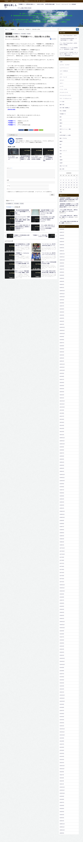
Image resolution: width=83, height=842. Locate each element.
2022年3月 (62, 391)
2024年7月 (62, 305)
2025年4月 (62, 278)
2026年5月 (62, 238)
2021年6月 (62, 419)
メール (8, 185)
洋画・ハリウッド (63, 150)
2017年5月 (62, 569)
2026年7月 (62, 232)
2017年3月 (62, 575)
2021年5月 (62, 422)
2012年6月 (62, 747)
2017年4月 (62, 572)
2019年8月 (62, 486)
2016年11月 (62, 587)
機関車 (61, 141)
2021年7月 (62, 416)
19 (68, 184)
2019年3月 (62, 502)
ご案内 (61, 61)
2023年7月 (62, 342)
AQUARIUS (19, 138)
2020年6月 (62, 456)
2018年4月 (62, 535)
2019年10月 (62, 480)
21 (74, 184)
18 (66, 184)
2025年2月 (62, 284)
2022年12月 (62, 364)
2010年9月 (62, 796)
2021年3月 (62, 428)
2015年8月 (62, 633)
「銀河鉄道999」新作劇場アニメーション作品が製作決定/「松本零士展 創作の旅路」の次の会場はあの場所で (68, 199)
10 (63, 182)
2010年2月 (62, 817)
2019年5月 (62, 495)
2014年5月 (62, 679)
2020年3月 (62, 465)
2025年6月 (62, 272)
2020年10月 (62, 443)
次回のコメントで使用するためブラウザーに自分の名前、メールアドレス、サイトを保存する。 (30, 191)
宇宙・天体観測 (63, 110)
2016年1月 (62, 618)
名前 (8, 180)
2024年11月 (62, 293)
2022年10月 (62, 370)
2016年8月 (62, 597)
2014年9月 (62, 667)
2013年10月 (62, 701)
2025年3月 (62, 281)
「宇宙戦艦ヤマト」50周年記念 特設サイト (26, 4)
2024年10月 (62, 296)
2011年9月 (62, 771)
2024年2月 (62, 321)
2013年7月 (62, 710)
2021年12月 (62, 400)
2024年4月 (62, 315)
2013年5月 (62, 713)
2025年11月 (62, 256)
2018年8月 (62, 523)
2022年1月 (62, 397)
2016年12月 (62, 584)
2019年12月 (62, 474)
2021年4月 (62, 425)
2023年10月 (62, 333)
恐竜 (60, 126)
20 (71, 184)
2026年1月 (62, 250)
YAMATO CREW (40, 4)
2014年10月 (62, 664)
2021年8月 (62, 413)
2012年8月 (62, 741)
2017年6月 (62, 566)
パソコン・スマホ (63, 89)
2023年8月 (62, 339)
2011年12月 (62, 765)
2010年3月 (62, 814)
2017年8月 (62, 560)
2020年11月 (62, 440)
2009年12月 (62, 823)
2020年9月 (62, 446)
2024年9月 (62, 299)
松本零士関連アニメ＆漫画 (65, 135)
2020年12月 (62, 437)
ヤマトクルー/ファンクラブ (65, 95)
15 (76, 182)
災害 (60, 153)
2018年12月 (62, 511)
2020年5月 (62, 459)
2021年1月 (62, 434)
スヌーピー (62, 80)
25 (66, 187)
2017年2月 (62, 578)
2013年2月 (62, 722)
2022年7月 (62, 379)
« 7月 (60, 191)
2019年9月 (62, 483)
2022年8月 (62, 376)
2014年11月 (62, 661)
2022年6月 (62, 382)
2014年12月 (62, 658)
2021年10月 (62, 407)
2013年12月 (62, 695)
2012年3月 (62, 756)
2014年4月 (62, 682)
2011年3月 (62, 780)
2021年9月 (62, 410)
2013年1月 (62, 725)
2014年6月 (62, 676)
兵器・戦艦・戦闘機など (65, 107)
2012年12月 (62, 728)
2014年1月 (62, 692)
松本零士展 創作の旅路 (49, 4)
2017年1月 (62, 581)
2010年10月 (62, 793)
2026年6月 (62, 235)
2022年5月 (62, 385)
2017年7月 (62, 563)
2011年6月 (62, 777)
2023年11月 (62, 330)
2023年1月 (62, 361)
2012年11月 (62, 731)
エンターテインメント (64, 67)
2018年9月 (62, 520)
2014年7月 (62, 673)
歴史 (60, 147)
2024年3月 (62, 318)
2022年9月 (62, 373)
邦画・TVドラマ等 (63, 165)
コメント (9, 168)
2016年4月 (62, 609)
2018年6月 (62, 529)
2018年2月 (62, 541)
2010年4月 (62, 811)
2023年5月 (62, 348)
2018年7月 (62, 526)
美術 (60, 156)
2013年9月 (62, 704)
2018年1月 (62, 544)
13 (71, 182)
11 (66, 182)
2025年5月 (62, 275)
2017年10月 (62, 554)
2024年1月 (62, 324)
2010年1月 (62, 820)
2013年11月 (62, 698)
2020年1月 (62, 471)
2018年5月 (62, 532)
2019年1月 (62, 508)
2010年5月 (62, 808)
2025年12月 (62, 253)
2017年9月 (62, 557)
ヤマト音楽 (62, 101)
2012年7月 (62, 744)
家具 (60, 116)
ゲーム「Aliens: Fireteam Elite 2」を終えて (68, 35)
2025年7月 (62, 269)
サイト (8, 189)
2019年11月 (62, 477)
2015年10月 (62, 627)
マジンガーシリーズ (64, 92)
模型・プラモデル (63, 138)
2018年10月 (62, 517)
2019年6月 (62, 492)
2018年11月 (62, 514)
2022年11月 (62, 367)
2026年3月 (62, 244)
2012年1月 (62, 762)
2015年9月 (62, 630)
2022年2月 (62, 394)
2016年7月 (62, 600)
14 (74, 182)
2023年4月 (62, 351)
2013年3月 (62, 719)
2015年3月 (62, 649)
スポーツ (61, 83)
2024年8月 (62, 302)
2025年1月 (62, 287)
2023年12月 (62, 327)
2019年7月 (62, 489)
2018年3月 (62, 538)
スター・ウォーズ (63, 77)
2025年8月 (62, 266)
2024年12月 (62, 290)
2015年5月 (62, 643)
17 (63, 184)
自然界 (61, 162)
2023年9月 (62, 336)
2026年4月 (62, 241)
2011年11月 (62, 768)
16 (60, 184)
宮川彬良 (24, 33)
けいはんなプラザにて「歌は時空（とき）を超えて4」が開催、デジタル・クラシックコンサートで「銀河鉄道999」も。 (69, 54)
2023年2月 (62, 358)
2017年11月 (62, 551)
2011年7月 (62, 774)
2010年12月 (62, 787)
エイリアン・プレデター (65, 64)
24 (63, 187)
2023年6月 (62, 345)
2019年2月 (62, 505)
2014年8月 (62, 670)
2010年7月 (62, 802)
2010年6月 (62, 805)
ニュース (61, 86)
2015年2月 (62, 652)
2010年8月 (62, 799)
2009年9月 (62, 833)
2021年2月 (62, 431)
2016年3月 (62, 612)
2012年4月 (62, 753)
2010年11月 (62, 790)
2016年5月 (62, 606)
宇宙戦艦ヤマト (9, 33)
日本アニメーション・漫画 (65, 129)
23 (60, 187)
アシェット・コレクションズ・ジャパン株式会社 (66, 4)
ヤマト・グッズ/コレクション (66, 98)
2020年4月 (62, 462)
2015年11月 (62, 624)
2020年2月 (62, 468)
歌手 (60, 144)
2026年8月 (62, 229)
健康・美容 (62, 104)
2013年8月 (62, 707)
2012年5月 (62, 750)
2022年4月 (62, 388)
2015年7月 (62, 636)
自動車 (61, 159)
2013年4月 (62, 716)
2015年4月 (62, 646)
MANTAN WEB (11, 109)
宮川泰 (29, 33)
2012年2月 (62, 759)
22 (76, 184)
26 (68, 187)
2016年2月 (62, 615)
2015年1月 (62, 655)
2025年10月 (62, 259)
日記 (60, 132)
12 (68, 182)
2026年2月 (62, 247)
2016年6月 (62, 603)
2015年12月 (62, 621)
